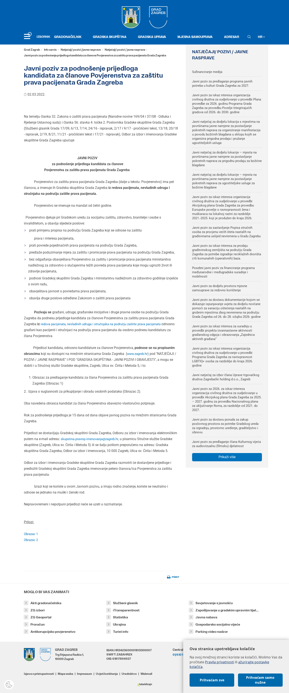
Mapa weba (65, 673)
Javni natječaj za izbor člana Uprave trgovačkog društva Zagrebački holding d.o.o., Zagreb (225, 377)
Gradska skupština (110, 37)
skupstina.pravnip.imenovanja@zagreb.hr (89, 439)
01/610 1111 (179, 654)
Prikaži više (227, 457)
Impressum (84, 673)
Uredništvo (129, 673)
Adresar (231, 37)
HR (260, 37)
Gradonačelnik (67, 37)
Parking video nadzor (211, 631)
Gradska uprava (152, 37)
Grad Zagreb (32, 49)
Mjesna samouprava (195, 37)
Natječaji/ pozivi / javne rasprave (125, 49)
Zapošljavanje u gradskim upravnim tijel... (227, 610)
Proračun (37, 624)
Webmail (146, 673)
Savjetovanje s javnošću (214, 603)
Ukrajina (119, 624)
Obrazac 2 (31, 540)
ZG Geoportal (40, 617)
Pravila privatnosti (219, 662)
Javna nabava (206, 617)
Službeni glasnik (125, 603)
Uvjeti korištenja (107, 673)
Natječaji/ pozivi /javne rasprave (81, 49)
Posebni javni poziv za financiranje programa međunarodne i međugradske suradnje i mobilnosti (223, 272)
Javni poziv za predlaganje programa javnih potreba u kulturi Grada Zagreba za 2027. (222, 83)
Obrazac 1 (31, 534)
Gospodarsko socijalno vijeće (217, 624)
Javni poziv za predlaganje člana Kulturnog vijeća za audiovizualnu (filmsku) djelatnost (226, 444)
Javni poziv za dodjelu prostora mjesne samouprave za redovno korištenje (219, 288)
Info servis (50, 49)
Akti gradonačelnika (45, 603)
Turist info (120, 631)
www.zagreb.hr (137, 354)
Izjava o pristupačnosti (39, 673)
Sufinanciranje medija (207, 72)
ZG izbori (37, 610)
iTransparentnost (126, 610)
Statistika (120, 617)
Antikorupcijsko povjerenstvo (52, 631)
